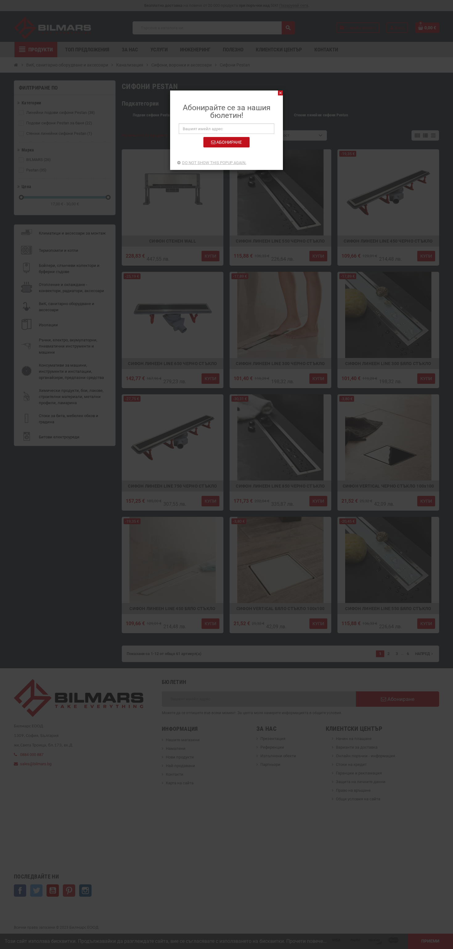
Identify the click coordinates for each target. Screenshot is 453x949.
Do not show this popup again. (214, 162)
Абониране (228, 142)
